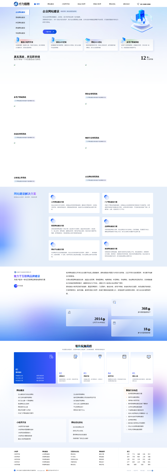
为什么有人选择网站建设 (81, 403)
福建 (138, 454)
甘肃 (142, 464)
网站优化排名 (77, 422)
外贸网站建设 (46, 462)
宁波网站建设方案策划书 (136, 410)
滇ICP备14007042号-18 (53, 470)
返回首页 (149, 470)
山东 (138, 462)
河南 (144, 462)
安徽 (149, 456)
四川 (149, 454)
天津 (138, 459)
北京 (133, 459)
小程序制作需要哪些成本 (25, 429)
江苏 (128, 454)
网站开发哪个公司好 (24, 410)
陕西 (135, 464)
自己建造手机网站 (79, 400)
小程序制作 (17, 456)
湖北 (149, 462)
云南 (144, 454)
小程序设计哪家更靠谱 (25, 436)
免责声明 (136, 470)
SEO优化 (73, 456)
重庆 (138, 456)
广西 (133, 456)
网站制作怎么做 (23, 407)
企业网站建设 (46, 454)
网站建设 (51, 4)
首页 (38, 4)
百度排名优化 (75, 451)
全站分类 (129, 470)
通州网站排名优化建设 (80, 434)
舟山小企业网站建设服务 (136, 426)
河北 (144, 459)
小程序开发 (66, 4)
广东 (133, 454)
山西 (149, 459)
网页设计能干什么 (79, 410)
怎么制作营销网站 (79, 394)
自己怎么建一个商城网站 (25, 400)
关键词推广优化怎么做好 (80, 438)
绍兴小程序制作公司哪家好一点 (138, 413)
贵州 (128, 456)
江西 (128, 459)
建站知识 (126, 4)
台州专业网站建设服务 (135, 407)
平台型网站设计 (78, 407)
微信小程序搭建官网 (24, 439)
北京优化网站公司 (78, 427)
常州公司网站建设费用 (135, 429)
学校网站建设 (46, 459)
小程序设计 (17, 462)
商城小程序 (97, 4)
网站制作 (101, 459)
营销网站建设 (46, 456)
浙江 (128, 451)
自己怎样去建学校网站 (25, 397)
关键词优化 (74, 462)
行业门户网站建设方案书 (25, 413)
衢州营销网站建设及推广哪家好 (138, 403)
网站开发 (101, 464)
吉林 (133, 462)
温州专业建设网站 (133, 397)
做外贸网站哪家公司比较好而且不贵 (84, 397)
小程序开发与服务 (23, 426)
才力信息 (19, 285)
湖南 (128, 464)
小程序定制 (17, 459)
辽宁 (128, 462)
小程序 (16, 451)
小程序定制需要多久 (24, 432)
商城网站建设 (46, 464)
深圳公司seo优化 (78, 431)
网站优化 (112, 4)
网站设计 (101, 462)
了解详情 (48, 32)
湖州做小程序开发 (133, 400)
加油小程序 (81, 4)
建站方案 (101, 454)
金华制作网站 (132, 420)
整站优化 (73, 464)
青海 (149, 464)
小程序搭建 (17, 464)
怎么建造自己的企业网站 (25, 394)
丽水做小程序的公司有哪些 (136, 423)
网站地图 (142, 470)
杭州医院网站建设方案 (135, 393)
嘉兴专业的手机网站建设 (136, 416)
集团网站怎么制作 (23, 403)
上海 (144, 456)
